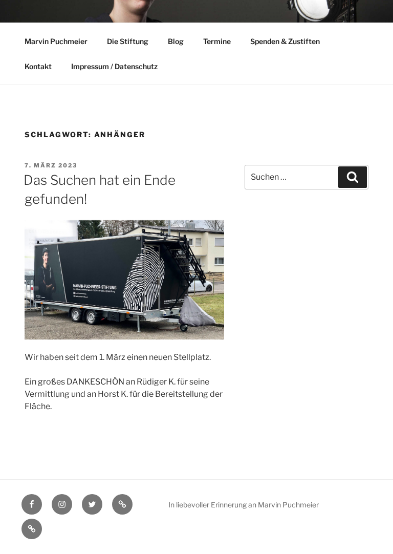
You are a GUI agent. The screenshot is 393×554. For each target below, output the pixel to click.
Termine (217, 41)
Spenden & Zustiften (285, 41)
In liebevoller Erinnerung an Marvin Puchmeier (243, 504)
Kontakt (38, 66)
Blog (176, 41)
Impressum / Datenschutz (114, 66)
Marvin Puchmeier (56, 41)
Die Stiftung (127, 41)
